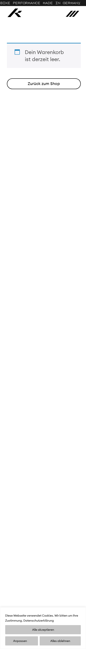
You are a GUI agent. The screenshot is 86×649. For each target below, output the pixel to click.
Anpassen (20, 641)
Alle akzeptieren (43, 630)
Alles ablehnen (60, 641)
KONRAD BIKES (14, 13)
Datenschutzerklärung (38, 620)
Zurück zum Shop (44, 83)
